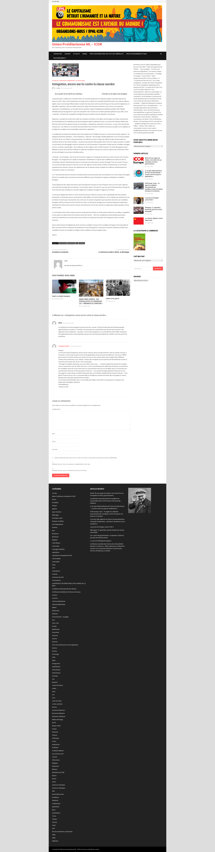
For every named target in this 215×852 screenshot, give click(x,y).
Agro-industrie (56, 512)
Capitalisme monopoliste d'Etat (62, 555)
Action (54, 499)
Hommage (55, 654)
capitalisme (55, 552)
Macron (54, 707)
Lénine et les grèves (112, 298)
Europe (54, 626)
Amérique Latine (57, 518)
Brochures (55, 534)
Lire (53, 695)
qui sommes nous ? (58, 754)
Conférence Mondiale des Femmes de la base (66, 592)
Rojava (54, 775)
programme (56, 744)
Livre (53, 698)
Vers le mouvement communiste (62, 831)
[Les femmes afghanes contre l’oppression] (139, 219)
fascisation (62, 80)
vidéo (54, 835)
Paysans (54, 735)
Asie (53, 530)
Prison (54, 741)
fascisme (55, 635)
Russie (54, 779)
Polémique (55, 738)
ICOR (53, 657)
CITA (53, 568)
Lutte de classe (80, 80)
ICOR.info (67, 54)
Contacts (55, 598)
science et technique (58, 785)
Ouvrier (54, 729)
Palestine (55, 732)
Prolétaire (55, 747)
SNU (53, 791)
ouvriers (81, 243)
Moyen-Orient (56, 726)
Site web (54, 449)
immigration (71, 80)
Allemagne (55, 515)
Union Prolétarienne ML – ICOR (77, 44)
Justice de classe (57, 685)
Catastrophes (56, 558)
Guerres (54, 648)
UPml (58, 88)
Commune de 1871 (58, 577)
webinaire (55, 841)
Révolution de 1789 (58, 772)
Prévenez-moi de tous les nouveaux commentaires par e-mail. (71, 464)
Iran (53, 679)
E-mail (54, 441)
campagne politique (58, 549)
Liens (53, 691)
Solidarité (55, 800)
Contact (54, 595)
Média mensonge (57, 719)
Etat (53, 620)
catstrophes (56, 562)
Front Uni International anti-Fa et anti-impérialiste (107, 54)
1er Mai (54, 493)
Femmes (55, 642)
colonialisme (56, 571)
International (56, 670)
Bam (97, 849)
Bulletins (55, 540)
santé (54, 782)
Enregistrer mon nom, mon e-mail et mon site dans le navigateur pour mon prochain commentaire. (86, 458)
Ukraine (54, 822)
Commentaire (56, 409)
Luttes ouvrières (57, 704)
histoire (54, 651)
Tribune (54, 819)
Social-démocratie (58, 794)
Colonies (54, 574)
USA (53, 828)
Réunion (54, 769)
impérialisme (56, 667)
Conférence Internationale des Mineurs (64, 589)
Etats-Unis (55, 623)
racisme (54, 757)
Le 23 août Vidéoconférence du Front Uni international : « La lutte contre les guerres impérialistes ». (153, 173)
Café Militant (57, 54)
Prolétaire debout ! (59, 58)
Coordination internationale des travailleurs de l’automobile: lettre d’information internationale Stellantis (105, 501)
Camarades (55, 546)
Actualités (55, 80)
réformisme (56, 760)
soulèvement (56, 803)
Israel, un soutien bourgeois (61, 296)
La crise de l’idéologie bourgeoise (100, 541)
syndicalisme (56, 813)
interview (55, 676)
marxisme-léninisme (58, 710)
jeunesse (55, 682)
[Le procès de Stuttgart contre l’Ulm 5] (139, 198)
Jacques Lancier (63, 346)
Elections (55, 614)
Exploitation (56, 629)
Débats (54, 607)
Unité (54, 825)
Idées (54, 660)
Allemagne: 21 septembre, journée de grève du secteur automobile (153, 209)
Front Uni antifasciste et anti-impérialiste (65, 645)
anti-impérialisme (57, 524)
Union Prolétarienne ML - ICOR (71, 849)
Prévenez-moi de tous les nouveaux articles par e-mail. (69, 470)
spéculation (55, 807)
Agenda (84, 54)
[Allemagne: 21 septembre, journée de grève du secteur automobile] (139, 208)
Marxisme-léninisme (58, 713)
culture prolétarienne (58, 601)
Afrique (54, 506)
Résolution (55, 766)
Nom (54, 433)
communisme (56, 580)
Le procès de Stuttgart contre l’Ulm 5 (152, 199)
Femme (54, 639)
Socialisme (55, 797)
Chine (54, 565)
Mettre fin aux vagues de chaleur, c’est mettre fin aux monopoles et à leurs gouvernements (153, 161)
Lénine (54, 688)
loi (77, 243)
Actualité (76, 54)
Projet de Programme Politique (136, 54)
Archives (54, 527)
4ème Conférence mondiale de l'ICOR (63, 496)
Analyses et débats (58, 521)
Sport (54, 810)
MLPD (54, 723)
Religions (55, 763)
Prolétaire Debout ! (58, 751)
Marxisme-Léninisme (58, 716)
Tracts (54, 816)
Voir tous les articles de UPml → (73, 265)
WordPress (91, 849)
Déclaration (55, 611)
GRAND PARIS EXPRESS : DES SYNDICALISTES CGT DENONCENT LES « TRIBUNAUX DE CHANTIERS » (91, 301)
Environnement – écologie (60, 617)
